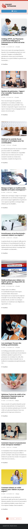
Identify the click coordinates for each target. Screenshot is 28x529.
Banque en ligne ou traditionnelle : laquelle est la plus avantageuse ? (13, 189)
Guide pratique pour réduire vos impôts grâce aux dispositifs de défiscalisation (13, 282)
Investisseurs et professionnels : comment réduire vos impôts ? (13, 234)
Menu (15, 11)
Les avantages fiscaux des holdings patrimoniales (11, 344)
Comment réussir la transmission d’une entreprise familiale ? (13, 444)
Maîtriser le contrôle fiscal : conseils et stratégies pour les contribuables (12, 141)
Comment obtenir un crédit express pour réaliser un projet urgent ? (12, 489)
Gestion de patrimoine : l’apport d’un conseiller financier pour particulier (12, 93)
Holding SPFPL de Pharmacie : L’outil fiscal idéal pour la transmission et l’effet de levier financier (13, 41)
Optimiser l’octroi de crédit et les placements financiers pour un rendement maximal (13, 396)
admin (4, 46)
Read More (5, 64)
